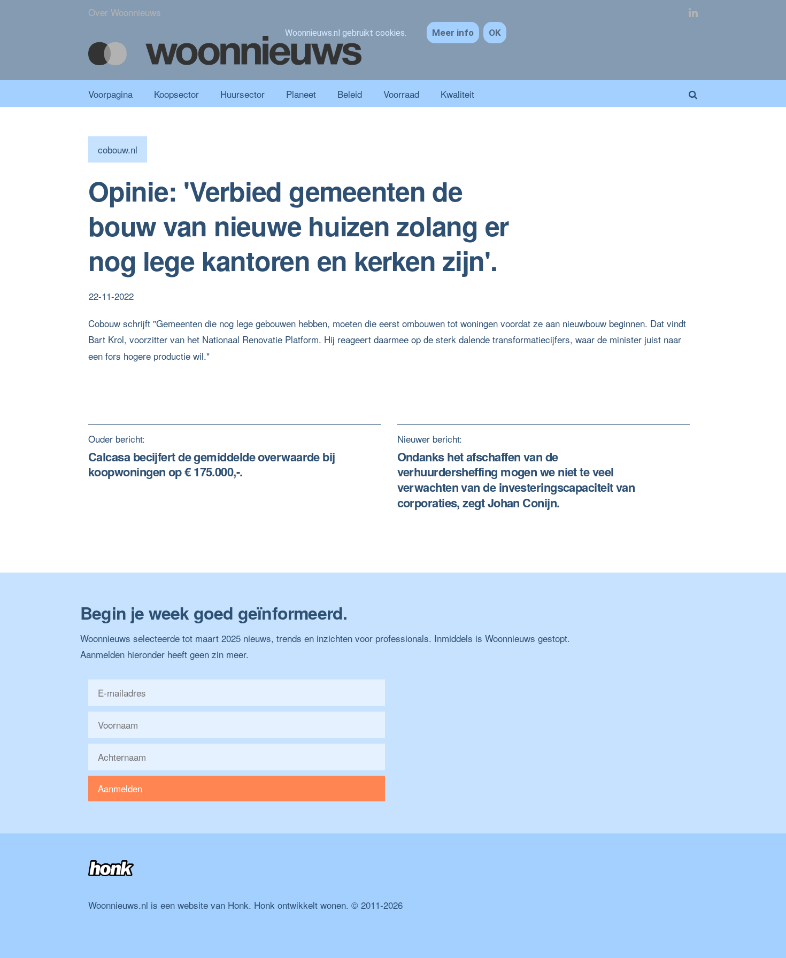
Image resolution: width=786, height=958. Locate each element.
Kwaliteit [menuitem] (457, 94)
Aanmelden (120, 788)
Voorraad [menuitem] (401, 94)
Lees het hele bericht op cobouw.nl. (158, 371)
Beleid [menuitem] (349, 94)
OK (495, 32)
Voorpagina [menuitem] (110, 94)
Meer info (453, 32)
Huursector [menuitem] (242, 94)
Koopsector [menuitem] (176, 94)
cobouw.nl (117, 149)
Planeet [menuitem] (301, 94)
